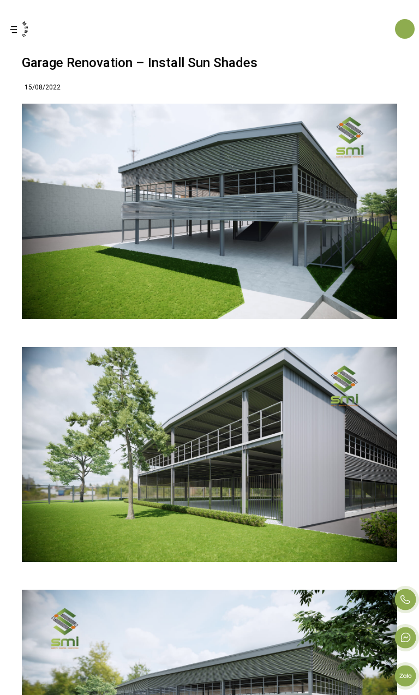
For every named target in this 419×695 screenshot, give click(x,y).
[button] (19, 29)
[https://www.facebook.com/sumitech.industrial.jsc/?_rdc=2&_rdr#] (405, 637)
